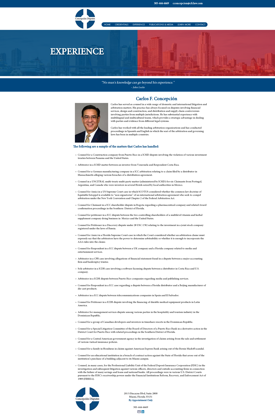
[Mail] (139, 411)
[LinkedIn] (142, 411)
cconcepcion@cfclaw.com (188, 3)
